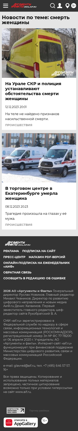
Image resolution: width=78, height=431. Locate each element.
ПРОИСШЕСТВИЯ (18, 125)
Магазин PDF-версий (47, 257)
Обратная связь (17, 272)
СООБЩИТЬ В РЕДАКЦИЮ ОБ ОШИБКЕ (34, 278)
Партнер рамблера (39, 410)
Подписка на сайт (39, 251)
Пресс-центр (14, 257)
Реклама (11, 251)
